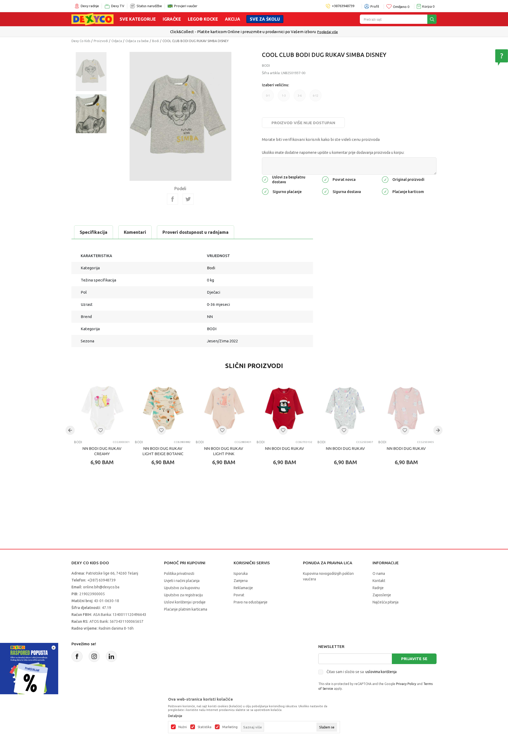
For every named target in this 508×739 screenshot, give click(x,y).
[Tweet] (188, 199)
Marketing (230, 727)
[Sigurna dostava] (325, 191)
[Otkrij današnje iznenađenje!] (29, 671)
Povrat (239, 595)
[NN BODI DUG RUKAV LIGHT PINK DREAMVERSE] (223, 408)
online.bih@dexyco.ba (101, 587)
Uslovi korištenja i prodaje (185, 602)
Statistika (204, 727)
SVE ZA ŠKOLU (265, 19)
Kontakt (379, 581)
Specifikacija (93, 232)
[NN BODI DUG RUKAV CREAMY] (101, 408)
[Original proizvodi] (385, 179)
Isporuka (241, 573)
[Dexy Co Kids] (92, 19)
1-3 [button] (284, 95)
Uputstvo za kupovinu (182, 588)
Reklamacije (243, 588)
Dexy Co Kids (80, 41)
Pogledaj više (327, 32)
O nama (379, 573)
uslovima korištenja (381, 672)
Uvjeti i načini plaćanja (181, 581)
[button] (100, 430)
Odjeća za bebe (137, 41)
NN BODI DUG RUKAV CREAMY (101, 451)
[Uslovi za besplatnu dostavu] (265, 179)
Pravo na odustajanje (250, 602)
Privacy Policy (406, 684)
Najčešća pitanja (385, 602)
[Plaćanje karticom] (385, 191)
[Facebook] (172, 199)
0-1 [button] (268, 95)
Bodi (155, 41)
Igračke (172, 19)
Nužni (182, 727)
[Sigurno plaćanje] (265, 191)
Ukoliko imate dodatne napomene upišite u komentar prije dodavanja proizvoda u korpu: (333, 152)
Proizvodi (101, 41)
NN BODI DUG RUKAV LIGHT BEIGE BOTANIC (162, 451)
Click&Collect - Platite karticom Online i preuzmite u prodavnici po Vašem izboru (243, 31)
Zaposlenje (382, 595)
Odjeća (116, 41)
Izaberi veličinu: (275, 85)
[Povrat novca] (325, 179)
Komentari (135, 232)
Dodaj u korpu (104, 493)
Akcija (232, 19)
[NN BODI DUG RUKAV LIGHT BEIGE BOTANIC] (162, 408)
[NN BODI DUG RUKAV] (284, 408)
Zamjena (241, 581)
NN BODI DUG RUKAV (284, 448)
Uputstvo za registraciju (183, 595)
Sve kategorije (138, 19)
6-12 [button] (315, 95)
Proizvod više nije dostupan (303, 122)
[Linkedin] (111, 656)
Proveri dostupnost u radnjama (195, 232)
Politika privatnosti (179, 573)
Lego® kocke (203, 19)
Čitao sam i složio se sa (361, 672)
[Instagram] (94, 656)
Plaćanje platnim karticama (185, 609)
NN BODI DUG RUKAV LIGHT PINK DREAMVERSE (223, 453)
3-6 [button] (300, 95)
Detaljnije (175, 716)
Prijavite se (414, 658)
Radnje (378, 588)
